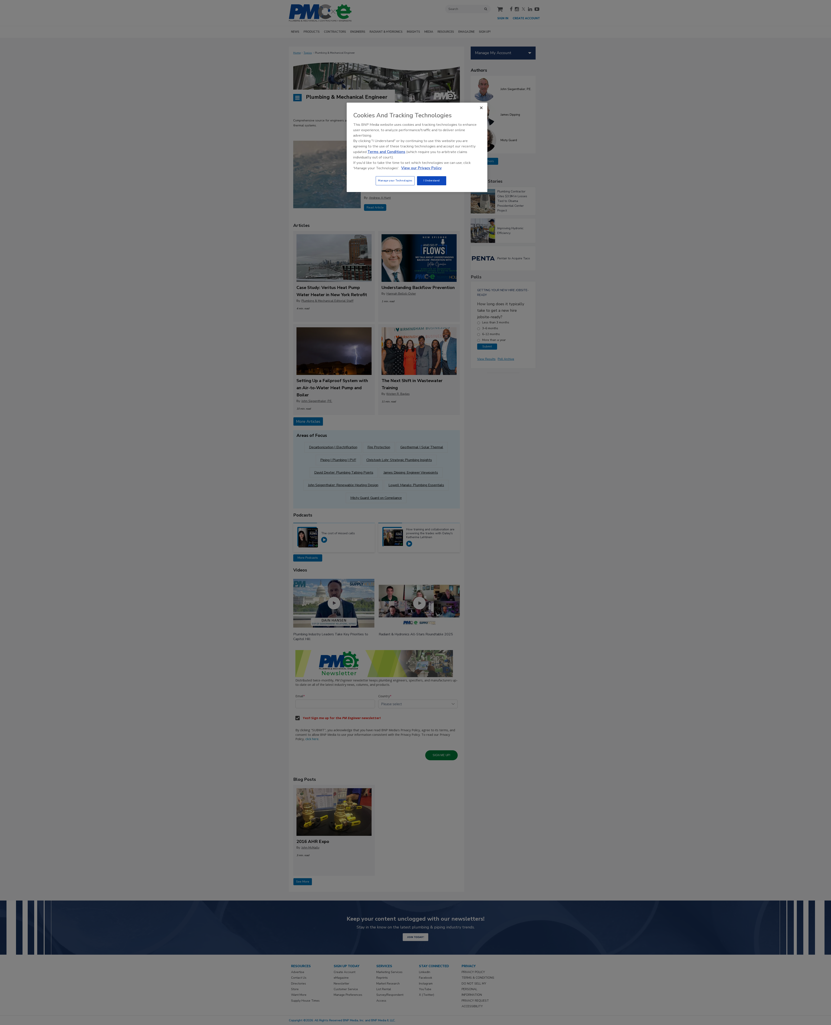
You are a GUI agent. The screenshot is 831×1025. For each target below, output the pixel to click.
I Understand (432, 180)
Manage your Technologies (395, 180)
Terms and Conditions (386, 151)
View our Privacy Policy (421, 168)
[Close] (481, 108)
